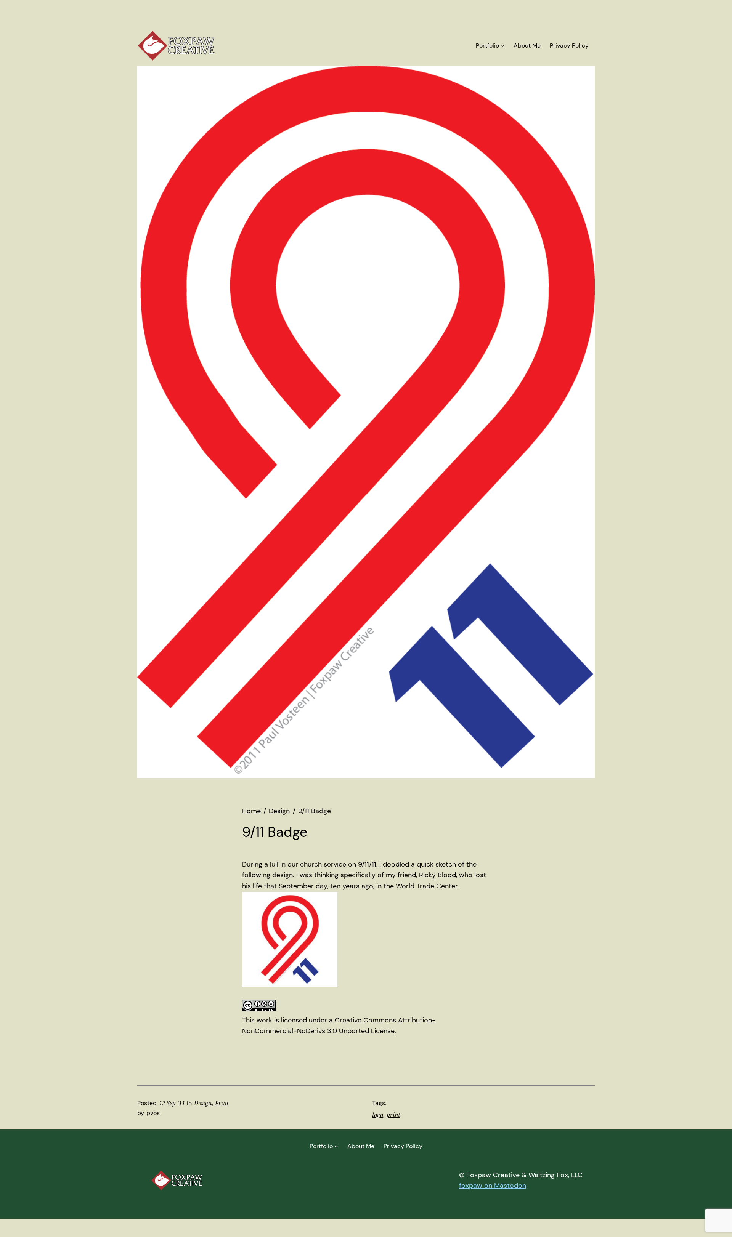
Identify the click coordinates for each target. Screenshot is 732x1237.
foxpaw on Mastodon (492, 1185)
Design (203, 1103)
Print (222, 1103)
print (393, 1114)
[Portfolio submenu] (502, 46)
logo (377, 1114)
